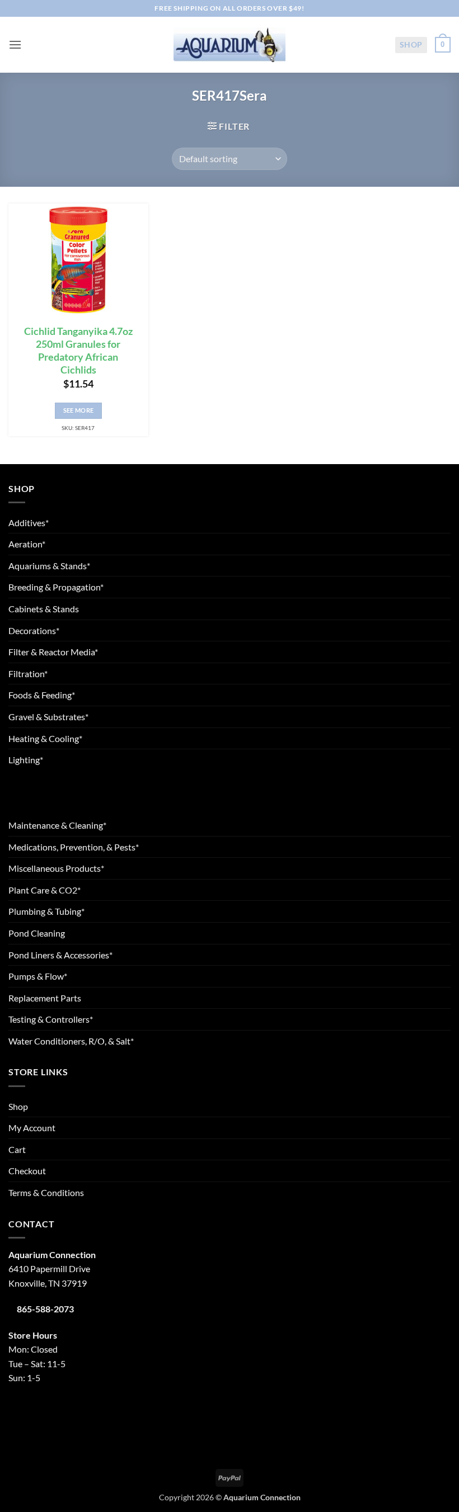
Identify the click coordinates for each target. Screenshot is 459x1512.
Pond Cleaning (36, 933)
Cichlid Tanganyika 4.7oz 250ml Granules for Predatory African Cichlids (78, 350)
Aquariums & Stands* (49, 565)
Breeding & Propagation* (56, 587)
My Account (31, 1127)
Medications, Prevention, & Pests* (73, 847)
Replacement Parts (44, 998)
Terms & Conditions (46, 1192)
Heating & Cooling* (45, 738)
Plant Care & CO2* (44, 890)
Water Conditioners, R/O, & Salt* (71, 1041)
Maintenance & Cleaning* (57, 825)
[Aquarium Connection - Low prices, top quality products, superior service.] (229, 44)
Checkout (27, 1170)
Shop (411, 44)
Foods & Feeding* (41, 694)
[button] (15, 44)
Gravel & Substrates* (48, 716)
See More (78, 410)
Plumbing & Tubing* (46, 911)
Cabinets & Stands (43, 608)
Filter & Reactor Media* (53, 651)
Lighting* (25, 759)
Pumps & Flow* (37, 976)
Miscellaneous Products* (56, 868)
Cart (17, 1149)
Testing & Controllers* (50, 1019)
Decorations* (33, 630)
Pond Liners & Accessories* (60, 954)
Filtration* (28, 673)
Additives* (28, 522)
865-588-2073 (45, 1308)
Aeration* (26, 543)
